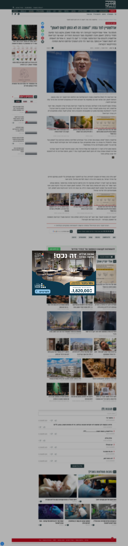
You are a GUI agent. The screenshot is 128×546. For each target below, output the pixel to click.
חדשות (112, 11)
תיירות (49, 11)
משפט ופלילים (82, 11)
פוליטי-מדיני (93, 11)
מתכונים (31, 11)
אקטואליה (110, 14)
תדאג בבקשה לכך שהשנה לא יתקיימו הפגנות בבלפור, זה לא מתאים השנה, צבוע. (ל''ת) (83, 457)
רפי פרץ (74, 264)
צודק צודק (108, 470)
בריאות (66, 11)
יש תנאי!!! (109, 477)
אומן (114, 264)
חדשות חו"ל (97, 14)
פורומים (15, 11)
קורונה (90, 264)
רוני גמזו (97, 264)
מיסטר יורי (109, 450)
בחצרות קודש (103, 11)
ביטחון (104, 14)
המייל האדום (19, 8)
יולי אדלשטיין (106, 264)
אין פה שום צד (108, 484)
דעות (60, 11)
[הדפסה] (42, 61)
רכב (54, 11)
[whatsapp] (42, 57)
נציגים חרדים (82, 264)
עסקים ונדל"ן (40, 11)
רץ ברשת (23, 11)
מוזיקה (73, 11)
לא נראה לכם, (108, 491)
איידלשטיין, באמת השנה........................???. (98, 464)
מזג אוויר (89, 14)
